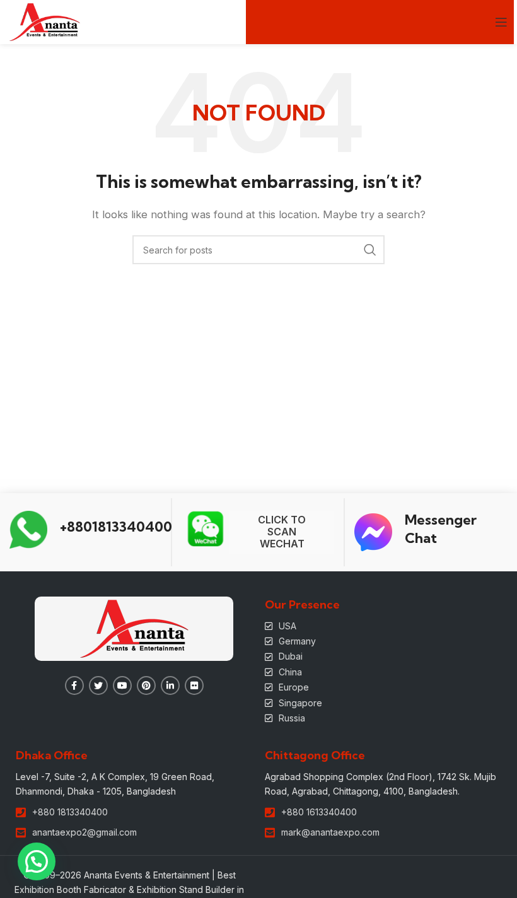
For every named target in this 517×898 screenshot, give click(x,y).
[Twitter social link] (98, 685)
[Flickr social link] (194, 685)
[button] (36, 861)
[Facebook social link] (74, 685)
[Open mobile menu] (501, 22)
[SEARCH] (370, 249)
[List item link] (383, 626)
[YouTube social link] (122, 685)
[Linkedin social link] (170, 685)
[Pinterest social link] (146, 685)
